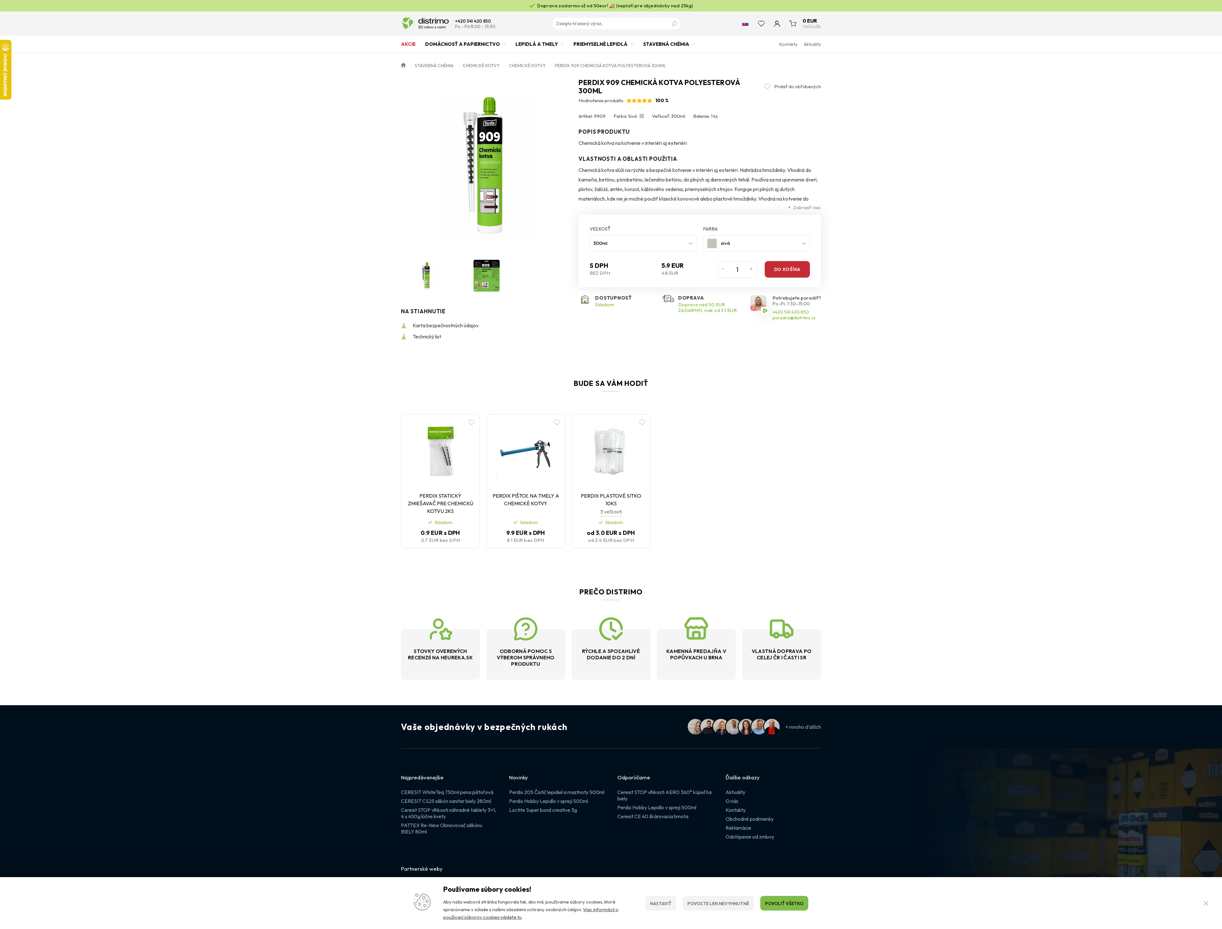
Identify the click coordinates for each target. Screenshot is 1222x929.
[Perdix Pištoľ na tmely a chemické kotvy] (525, 452)
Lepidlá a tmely (537, 44)
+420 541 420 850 (473, 21)
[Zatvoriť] (1206, 903)
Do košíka (787, 269)
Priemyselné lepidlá (600, 44)
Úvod (403, 64)
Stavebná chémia (666, 44)
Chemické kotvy (481, 65)
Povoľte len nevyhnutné (718, 903)
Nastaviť (660, 903)
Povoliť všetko (784, 903)
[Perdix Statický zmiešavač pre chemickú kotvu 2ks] (440, 452)
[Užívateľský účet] (777, 23)
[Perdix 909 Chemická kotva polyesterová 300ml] (487, 164)
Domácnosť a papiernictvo (462, 44)
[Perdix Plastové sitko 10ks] (611, 452)
